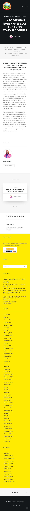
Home (11, 51)
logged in (15, 227)
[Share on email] (23, 216)
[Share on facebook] (7, 216)
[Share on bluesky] (19, 216)
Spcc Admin (17, 36)
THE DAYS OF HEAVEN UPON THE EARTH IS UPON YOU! (15, 190)
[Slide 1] (13, 206)
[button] (26, 6)
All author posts (8, 165)
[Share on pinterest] (13, 216)
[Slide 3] (17, 206)
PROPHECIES (17, 16)
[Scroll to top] (27, 508)
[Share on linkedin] (15, 216)
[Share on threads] (11, 216)
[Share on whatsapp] (17, 216)
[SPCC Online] (7, 6)
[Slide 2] (15, 206)
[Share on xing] (21, 216)
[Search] (21, 6)
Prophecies (6, 142)
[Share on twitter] (9, 216)
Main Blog (15, 492)
